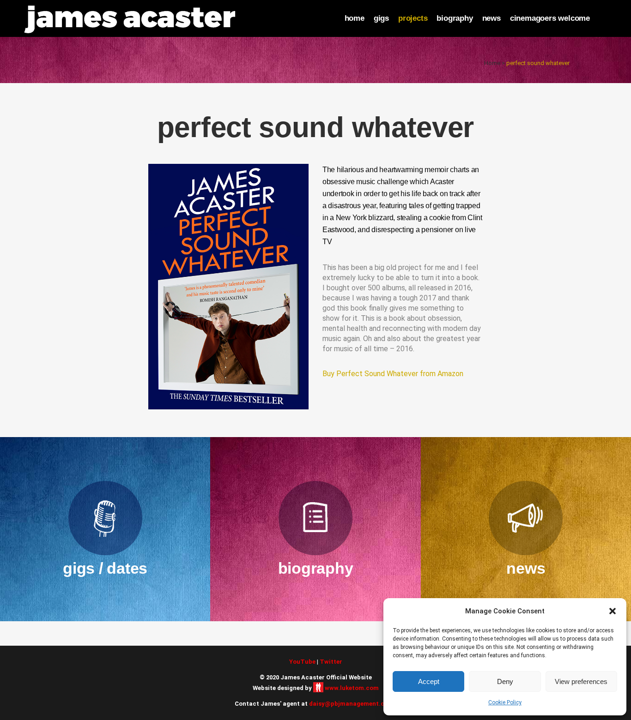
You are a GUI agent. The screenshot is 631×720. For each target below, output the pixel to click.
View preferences (581, 681)
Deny (505, 681)
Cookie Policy (505, 702)
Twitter (331, 661)
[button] (612, 611)
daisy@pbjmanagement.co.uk (353, 703)
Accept (428, 681)
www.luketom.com (352, 687)
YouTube (302, 661)
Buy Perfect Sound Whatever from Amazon (392, 373)
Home (492, 63)
